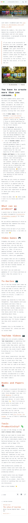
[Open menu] (26, 2)
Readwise (8, 395)
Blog (19, 14)
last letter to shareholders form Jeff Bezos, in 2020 (13, 24)
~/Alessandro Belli (13, 1)
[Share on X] (17, 494)
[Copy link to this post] (25, 494)
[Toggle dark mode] (23, 2)
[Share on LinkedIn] (21, 494)
